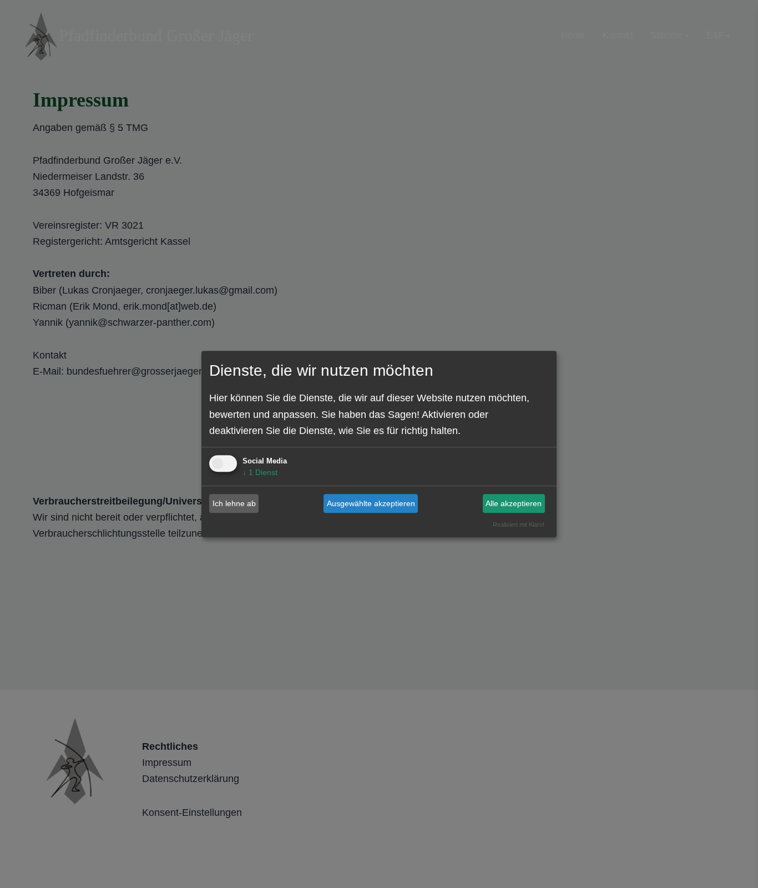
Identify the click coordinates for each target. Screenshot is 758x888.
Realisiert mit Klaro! (518, 524)
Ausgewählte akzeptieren (371, 503)
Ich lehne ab (234, 503)
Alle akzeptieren (514, 503)
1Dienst (259, 472)
